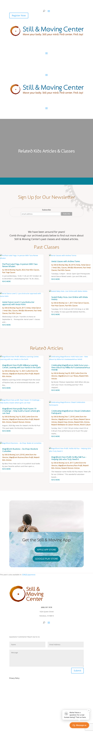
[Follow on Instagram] (46, 629)
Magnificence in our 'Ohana (68, 376)
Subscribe (46, 210)
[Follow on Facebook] (42, 629)
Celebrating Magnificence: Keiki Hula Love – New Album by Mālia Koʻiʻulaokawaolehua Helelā (70, 367)
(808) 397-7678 (46, 607)
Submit (77, 670)
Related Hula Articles (65, 422)
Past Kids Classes (32, 270)
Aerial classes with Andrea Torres (65, 261)
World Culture (85, 425)
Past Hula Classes (57, 306)
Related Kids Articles (82, 422)
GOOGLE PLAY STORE (46, 558)
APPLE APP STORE (46, 549)
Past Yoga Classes (8, 272)
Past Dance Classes (82, 303)
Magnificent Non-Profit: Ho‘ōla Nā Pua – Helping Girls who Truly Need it (68, 458)
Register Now (19, 15)
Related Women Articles (21, 422)
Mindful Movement (25, 310)
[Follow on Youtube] (51, 629)
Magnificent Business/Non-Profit (21, 374)
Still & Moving (10, 270)
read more (6, 281)
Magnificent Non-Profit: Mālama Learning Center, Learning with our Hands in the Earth (21, 366)
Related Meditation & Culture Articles (65, 425)
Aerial (28, 308)
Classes (15, 310)
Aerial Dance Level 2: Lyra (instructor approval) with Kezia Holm (18, 303)
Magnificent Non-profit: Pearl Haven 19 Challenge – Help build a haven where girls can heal (21, 411)
